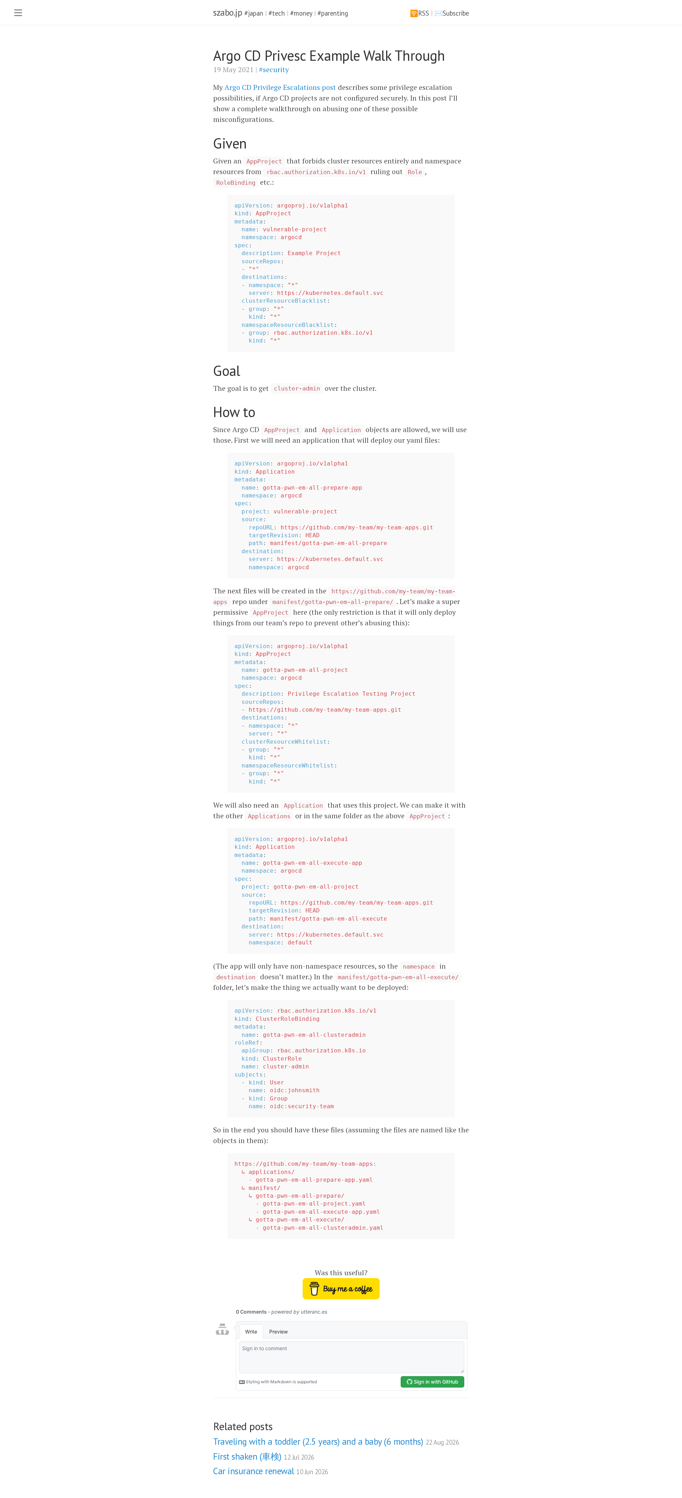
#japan (253, 13)
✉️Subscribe (451, 13)
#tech (277, 13)
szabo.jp (227, 12)
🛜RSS (419, 13)
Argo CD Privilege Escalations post (280, 87)
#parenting (333, 13)
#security (274, 69)
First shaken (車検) (263, 1456)
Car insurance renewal (270, 1471)
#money (301, 13)
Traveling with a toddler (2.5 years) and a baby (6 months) (336, 1441)
